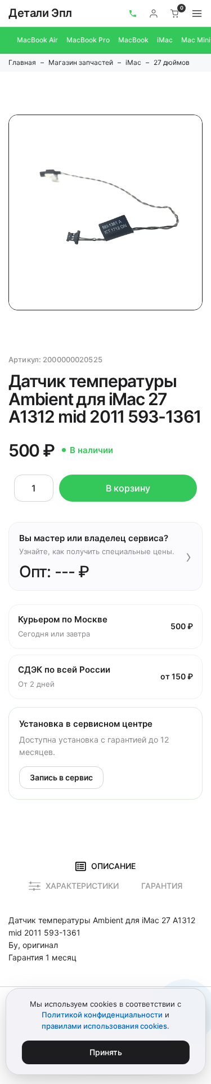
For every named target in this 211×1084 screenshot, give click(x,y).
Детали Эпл (40, 13)
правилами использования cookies (104, 1025)
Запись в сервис (61, 777)
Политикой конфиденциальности (102, 1014)
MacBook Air (37, 40)
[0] (175, 13)
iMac (165, 40)
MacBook (133, 40)
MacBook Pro (88, 40)
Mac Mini (195, 40)
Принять (105, 1052)
